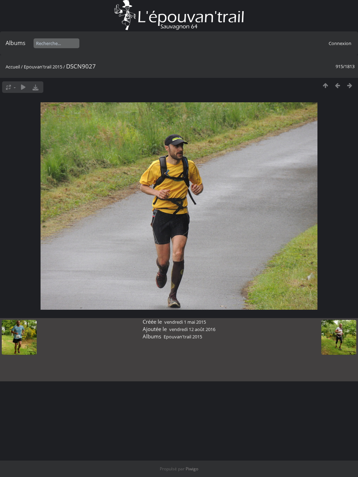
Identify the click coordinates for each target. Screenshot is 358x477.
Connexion (340, 43)
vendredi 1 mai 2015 (185, 322)
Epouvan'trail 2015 (43, 67)
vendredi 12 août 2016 (192, 329)
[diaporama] (23, 87)
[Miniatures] (325, 85)
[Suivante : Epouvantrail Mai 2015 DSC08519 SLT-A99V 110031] (350, 85)
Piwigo (192, 469)
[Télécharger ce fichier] (35, 87)
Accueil (13, 67)
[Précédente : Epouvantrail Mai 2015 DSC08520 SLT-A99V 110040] (337, 85)
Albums (16, 43)
